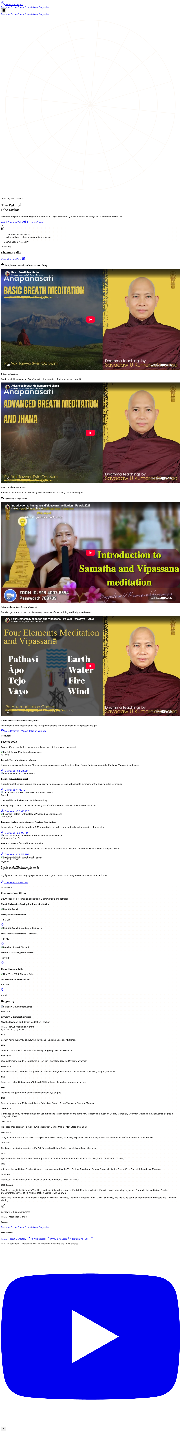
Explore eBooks (35, 222)
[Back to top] (3, 1429)
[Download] (2, 925)
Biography (44, 7)
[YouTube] (90, 1425)
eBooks (20, 7)
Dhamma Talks (8, 7)
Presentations (31, 7)
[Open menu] (3, 10)
